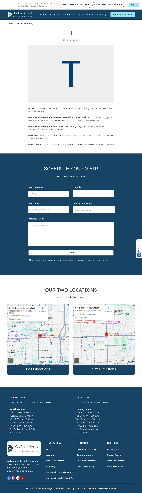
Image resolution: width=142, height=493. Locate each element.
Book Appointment (122, 14)
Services (68, 14)
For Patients (84, 14)
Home (43, 14)
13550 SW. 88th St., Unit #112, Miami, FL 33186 (30, 402)
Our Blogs (102, 14)
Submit (71, 252)
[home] (23, 14)
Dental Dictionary (24, 23)
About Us (54, 14)
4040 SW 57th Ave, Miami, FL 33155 (91, 402)
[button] (93, 193)
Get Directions (38, 369)
